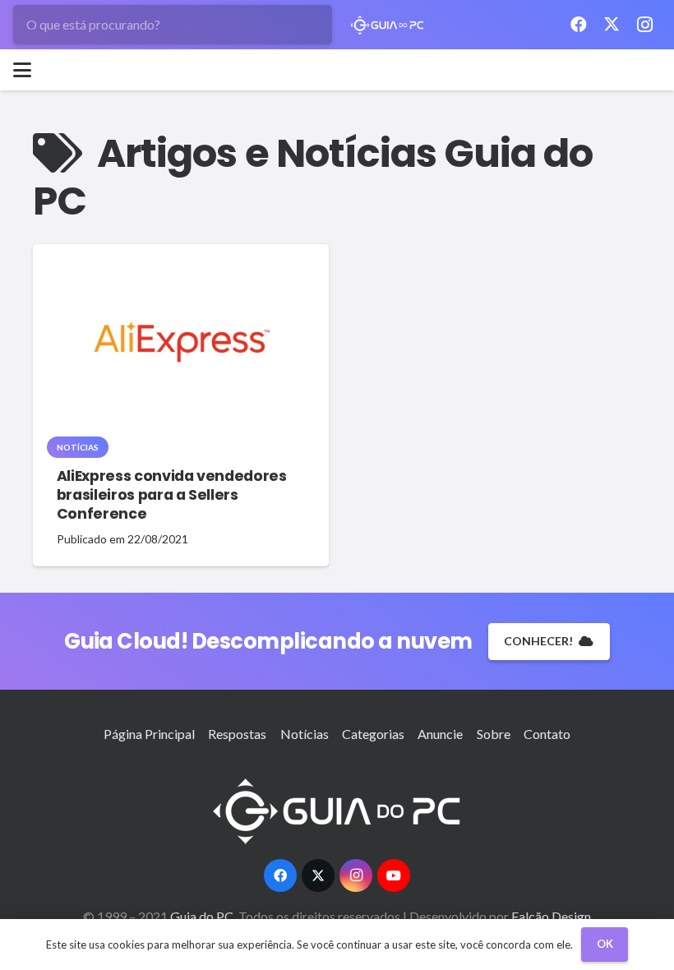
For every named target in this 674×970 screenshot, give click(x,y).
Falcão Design (551, 916)
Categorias (373, 733)
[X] (611, 24)
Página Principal (149, 733)
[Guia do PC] (387, 25)
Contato (547, 733)
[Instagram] (644, 24)
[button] (22, 70)
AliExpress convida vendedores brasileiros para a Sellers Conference (172, 495)
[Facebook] (578, 24)
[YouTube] (393, 875)
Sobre (493, 733)
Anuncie (440, 733)
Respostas (237, 733)
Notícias (304, 733)
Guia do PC (203, 916)
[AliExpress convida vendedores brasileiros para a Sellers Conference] (181, 345)
